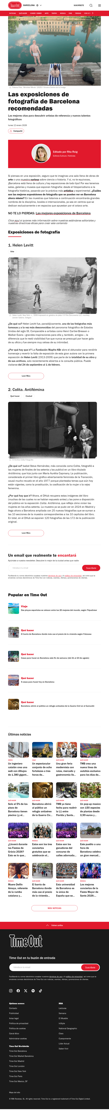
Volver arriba (57, 926)
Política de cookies (17, 1029)
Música (63, 13)
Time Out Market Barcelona (21, 1056)
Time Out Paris (15, 1077)
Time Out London (17, 1066)
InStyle (62, 1024)
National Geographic (68, 1029)
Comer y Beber (36, 13)
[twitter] (25, 990)
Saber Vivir (63, 1049)
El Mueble (63, 1019)
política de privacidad (73, 576)
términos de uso (54, 576)
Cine (70, 13)
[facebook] (18, 990)
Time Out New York (17, 1071)
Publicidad (14, 1014)
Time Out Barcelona (18, 1051)
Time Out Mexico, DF (18, 1082)
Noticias (12, 13)
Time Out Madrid (16, 1061)
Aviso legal (14, 1019)
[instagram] (10, 990)
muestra (30, 180)
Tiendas (78, 13)
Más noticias (54, 908)
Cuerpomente (65, 1039)
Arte (46, 13)
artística (68, 191)
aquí (16, 221)
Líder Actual (64, 1044)
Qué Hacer (23, 13)
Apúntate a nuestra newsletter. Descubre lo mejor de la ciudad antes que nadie (43, 561)
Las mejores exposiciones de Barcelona (63, 213)
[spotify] (33, 990)
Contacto (13, 1008)
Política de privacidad (18, 1024)
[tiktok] (40, 990)
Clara (61, 1034)
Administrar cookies (18, 1039)
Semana (62, 1014)
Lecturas (62, 1008)
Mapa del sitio (14, 1093)
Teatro (54, 13)
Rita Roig (72, 152)
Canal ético (14, 1034)
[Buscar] (91, 5)
